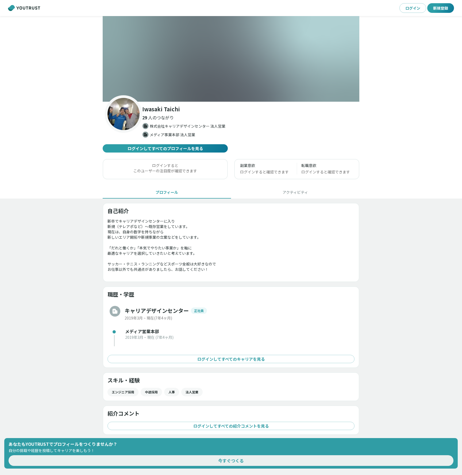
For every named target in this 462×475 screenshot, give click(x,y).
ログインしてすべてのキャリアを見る (231, 359)
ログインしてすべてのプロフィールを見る (165, 148)
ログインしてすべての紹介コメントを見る (231, 426)
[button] (231, 59)
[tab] (167, 192)
